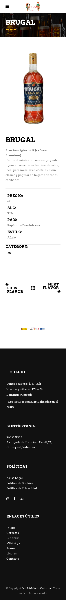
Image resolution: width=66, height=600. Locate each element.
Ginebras (12, 538)
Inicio (10, 527)
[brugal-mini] (33, 88)
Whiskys (13, 543)
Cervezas (12, 533)
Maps (10, 406)
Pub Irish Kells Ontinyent (37, 588)
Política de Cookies (19, 483)
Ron (8, 253)
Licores (11, 553)
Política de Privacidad (21, 488)
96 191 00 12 (14, 437)
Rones (10, 548)
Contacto (12, 558)
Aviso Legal (14, 478)
